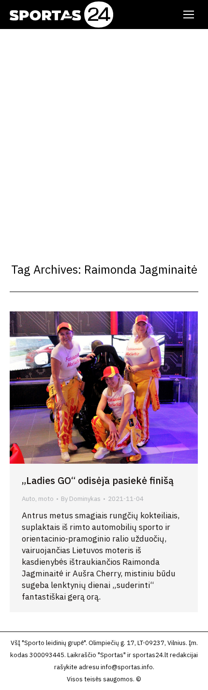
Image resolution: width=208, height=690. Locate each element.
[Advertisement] (104, 138)
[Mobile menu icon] (188, 14)
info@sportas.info (127, 667)
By (81, 499)
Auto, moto (38, 499)
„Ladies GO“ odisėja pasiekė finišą (98, 480)
